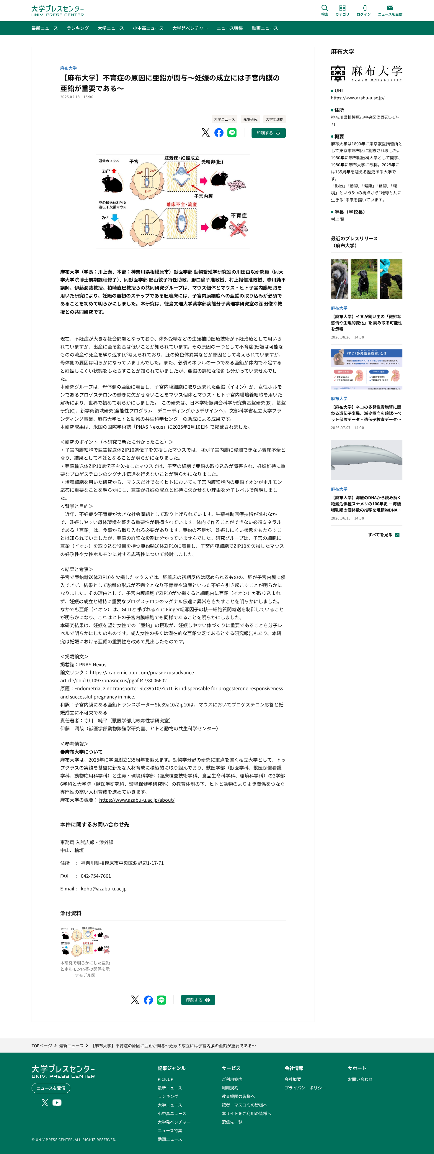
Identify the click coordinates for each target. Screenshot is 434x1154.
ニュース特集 (170, 1130)
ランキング (168, 1096)
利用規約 (230, 1088)
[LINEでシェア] (232, 132)
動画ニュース (170, 1139)
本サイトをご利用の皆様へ (246, 1113)
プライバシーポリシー (305, 1088)
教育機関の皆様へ (238, 1096)
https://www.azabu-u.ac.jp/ (357, 98)
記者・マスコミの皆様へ (244, 1105)
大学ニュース (224, 118)
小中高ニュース (172, 1113)
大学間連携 (274, 118)
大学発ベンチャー (174, 1122)
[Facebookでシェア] (219, 132)
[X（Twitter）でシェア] (206, 132)
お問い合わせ (360, 1079)
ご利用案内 (232, 1079)
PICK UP (165, 1079)
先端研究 (250, 118)
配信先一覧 (232, 1122)
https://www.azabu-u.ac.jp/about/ (136, 799)
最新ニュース (170, 1088)
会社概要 (293, 1079)
